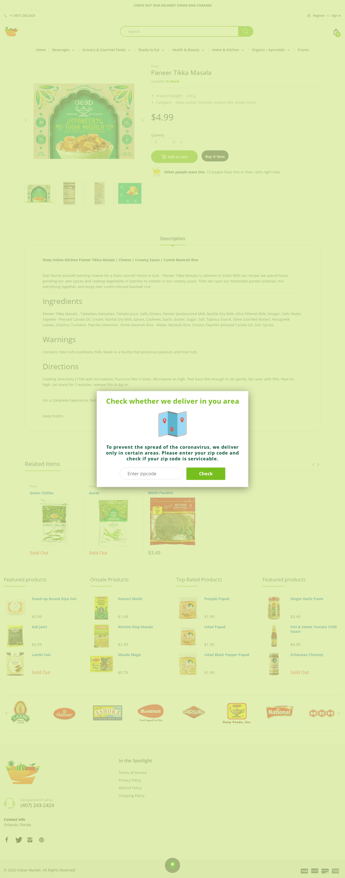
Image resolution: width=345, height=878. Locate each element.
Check (206, 474)
